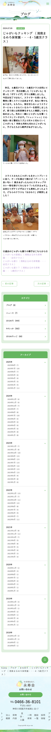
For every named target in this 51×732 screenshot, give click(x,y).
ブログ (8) (11, 305)
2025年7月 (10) (13, 369)
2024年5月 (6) (13, 422)
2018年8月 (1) (13, 646)
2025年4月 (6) (13, 378)
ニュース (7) (11, 313)
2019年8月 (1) (13, 615)
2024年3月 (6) (13, 429)
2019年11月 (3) (13, 605)
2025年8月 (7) (13, 365)
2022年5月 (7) (13, 516)
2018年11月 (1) (13, 639)
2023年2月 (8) (13, 479)
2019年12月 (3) (13, 602)
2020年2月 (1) (13, 587)
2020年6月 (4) (13, 581)
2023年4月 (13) (13, 472)
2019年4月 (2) (13, 621)
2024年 (9, 396)
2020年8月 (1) (13, 574)
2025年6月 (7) (13, 372)
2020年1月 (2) (13, 591)
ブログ (13, 668)
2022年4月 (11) (13, 519)
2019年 (9, 599)
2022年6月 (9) (13, 513)
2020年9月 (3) (13, 571)
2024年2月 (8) (13, 432)
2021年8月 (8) (13, 544)
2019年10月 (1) (13, 608)
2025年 (9, 362)
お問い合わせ (25, 695)
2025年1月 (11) (13, 388)
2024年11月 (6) (13, 402)
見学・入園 (22, 716)
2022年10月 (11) (14, 500)
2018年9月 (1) (13, 642)
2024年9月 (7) (13, 409)
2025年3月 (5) (13, 382)
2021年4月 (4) (13, 557)
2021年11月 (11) (14, 534)
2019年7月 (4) (13, 618)
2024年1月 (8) (13, 435)
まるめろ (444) (13, 321)
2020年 (9, 565)
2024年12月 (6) (13, 399)
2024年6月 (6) (13, 419)
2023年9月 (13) (13, 456)
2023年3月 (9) (13, 476)
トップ (2, 716)
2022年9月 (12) (13, 503)
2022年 (9, 490)
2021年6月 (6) (13, 550)
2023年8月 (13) (13, 459)
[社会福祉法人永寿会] (9, 4)
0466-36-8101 (28, 702)
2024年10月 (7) (13, 406)
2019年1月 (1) (13, 625)
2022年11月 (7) (13, 497)
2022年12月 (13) (14, 493)
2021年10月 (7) (13, 537)
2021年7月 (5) (13, 547)
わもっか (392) (13, 329)
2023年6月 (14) (13, 466)
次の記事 (41, 283)
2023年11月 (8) (13, 450)
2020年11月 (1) (13, 568)
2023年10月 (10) (14, 453)
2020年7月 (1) (13, 578)
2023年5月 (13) (13, 469)
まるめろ (20, 28)
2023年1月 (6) (13, 482)
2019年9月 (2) (13, 612)
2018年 (9, 633)
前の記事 (9, 283)
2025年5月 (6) (13, 375)
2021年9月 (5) (13, 540)
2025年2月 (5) (13, 385)
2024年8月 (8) (13, 412)
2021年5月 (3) (13, 554)
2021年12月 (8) (13, 531)
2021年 (9, 527)
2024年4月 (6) (13, 425)
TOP (45, 660)
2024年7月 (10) (13, 416)
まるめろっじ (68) (14, 336)
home (4, 668)
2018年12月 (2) (13, 636)
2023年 (9, 443)
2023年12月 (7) (13, 446)
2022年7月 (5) (13, 510)
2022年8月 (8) (13, 506)
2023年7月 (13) (13, 463)
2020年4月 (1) (13, 584)
